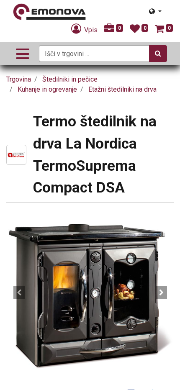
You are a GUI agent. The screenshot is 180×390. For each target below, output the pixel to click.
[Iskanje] (158, 53)
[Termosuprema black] (90, 292)
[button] (18, 292)
